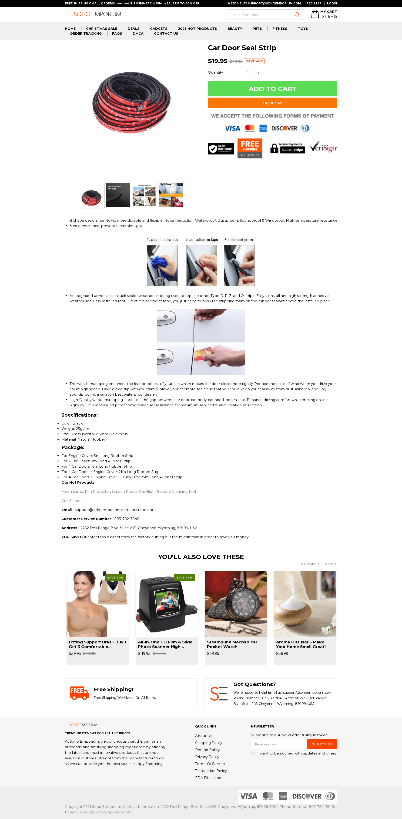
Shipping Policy (208, 743)
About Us (203, 736)
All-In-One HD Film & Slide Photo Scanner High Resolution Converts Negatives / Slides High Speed (165, 644)
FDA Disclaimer (209, 777)
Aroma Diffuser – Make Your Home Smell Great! (301, 644)
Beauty (235, 29)
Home (70, 29)
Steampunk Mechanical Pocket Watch (232, 644)
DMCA (138, 33)
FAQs (117, 33)
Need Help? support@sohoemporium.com (264, 3)
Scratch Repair (124, 491)
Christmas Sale (101, 29)
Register (314, 3)
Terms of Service (210, 763)
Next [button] (329, 564)
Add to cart (273, 89)
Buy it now (272, 103)
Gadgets (159, 29)
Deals (134, 29)
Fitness (279, 29)
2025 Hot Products (197, 29)
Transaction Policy (211, 770)
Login (332, 3)
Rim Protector (97, 491)
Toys (303, 29)
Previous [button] (311, 564)
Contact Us (166, 33)
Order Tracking (86, 33)
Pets (257, 29)
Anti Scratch (72, 500)
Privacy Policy (207, 756)
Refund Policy (207, 750)
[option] (91, 195)
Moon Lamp (72, 491)
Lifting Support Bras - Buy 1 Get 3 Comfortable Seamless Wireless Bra (97, 644)
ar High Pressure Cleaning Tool (169, 491)
